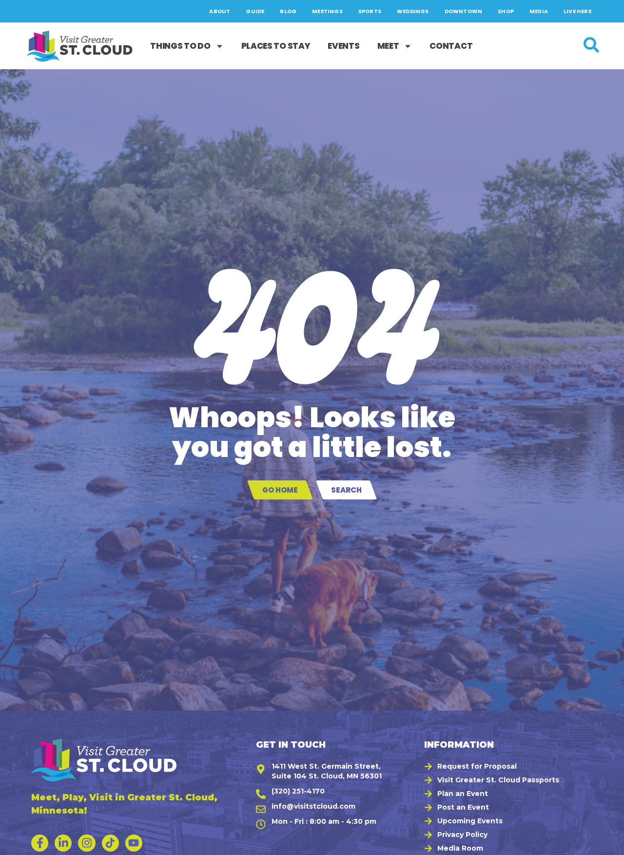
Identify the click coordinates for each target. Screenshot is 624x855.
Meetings (327, 11)
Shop (506, 11)
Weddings (413, 11)
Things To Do (180, 46)
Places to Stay (276, 46)
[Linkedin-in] (63, 843)
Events (343, 46)
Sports (369, 11)
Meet (388, 46)
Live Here (577, 11)
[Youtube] (133, 843)
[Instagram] (86, 843)
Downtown (464, 11)
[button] (605, 843)
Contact (450, 46)
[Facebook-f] (39, 843)
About (219, 11)
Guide (255, 11)
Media (538, 11)
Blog (288, 11)
